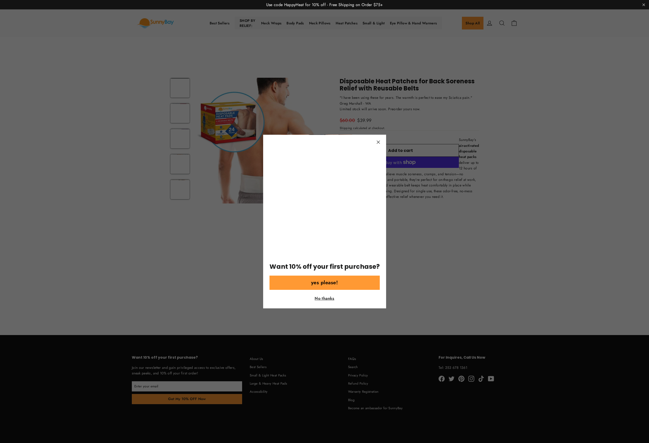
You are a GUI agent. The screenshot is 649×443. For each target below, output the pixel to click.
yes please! (324, 282)
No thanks (324, 298)
